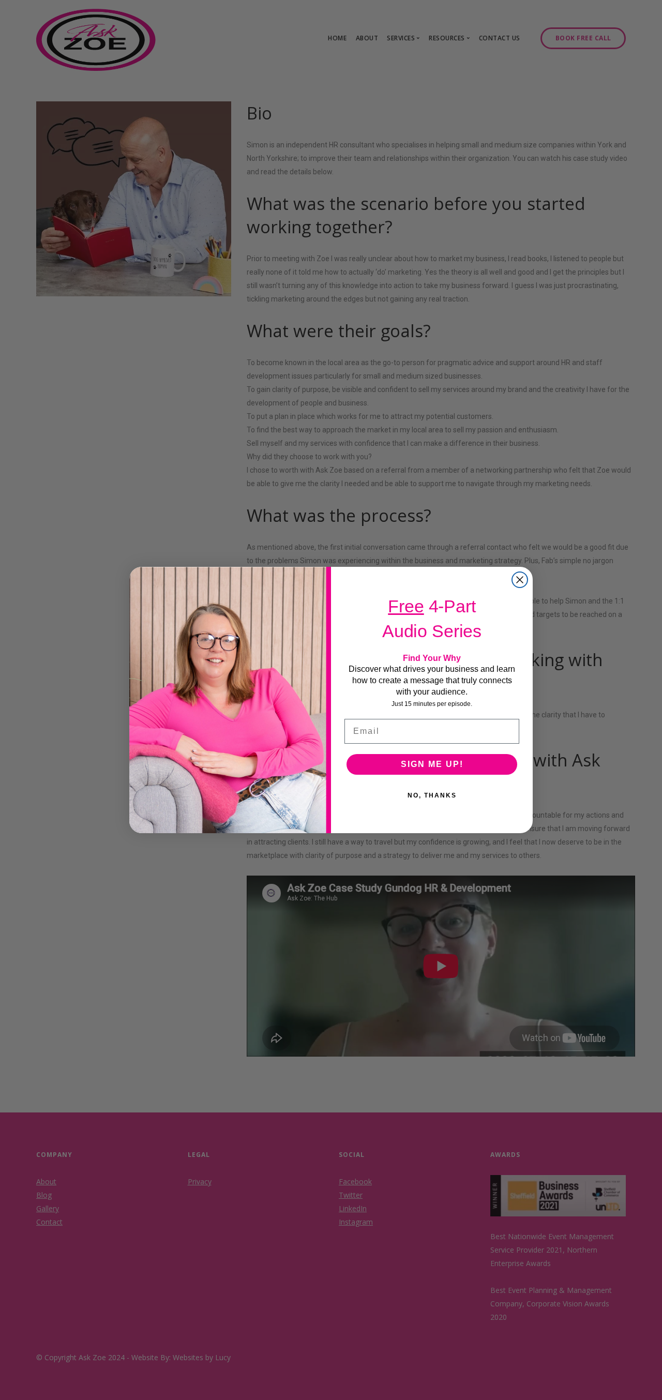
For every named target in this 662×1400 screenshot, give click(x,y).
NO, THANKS (432, 795)
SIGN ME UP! (432, 764)
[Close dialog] (520, 580)
